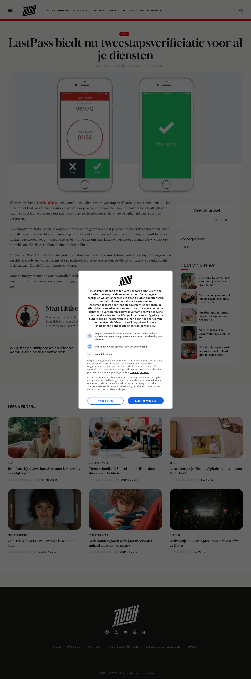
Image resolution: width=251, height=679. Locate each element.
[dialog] (125, 340)
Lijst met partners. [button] (139, 372)
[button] (125, 354)
